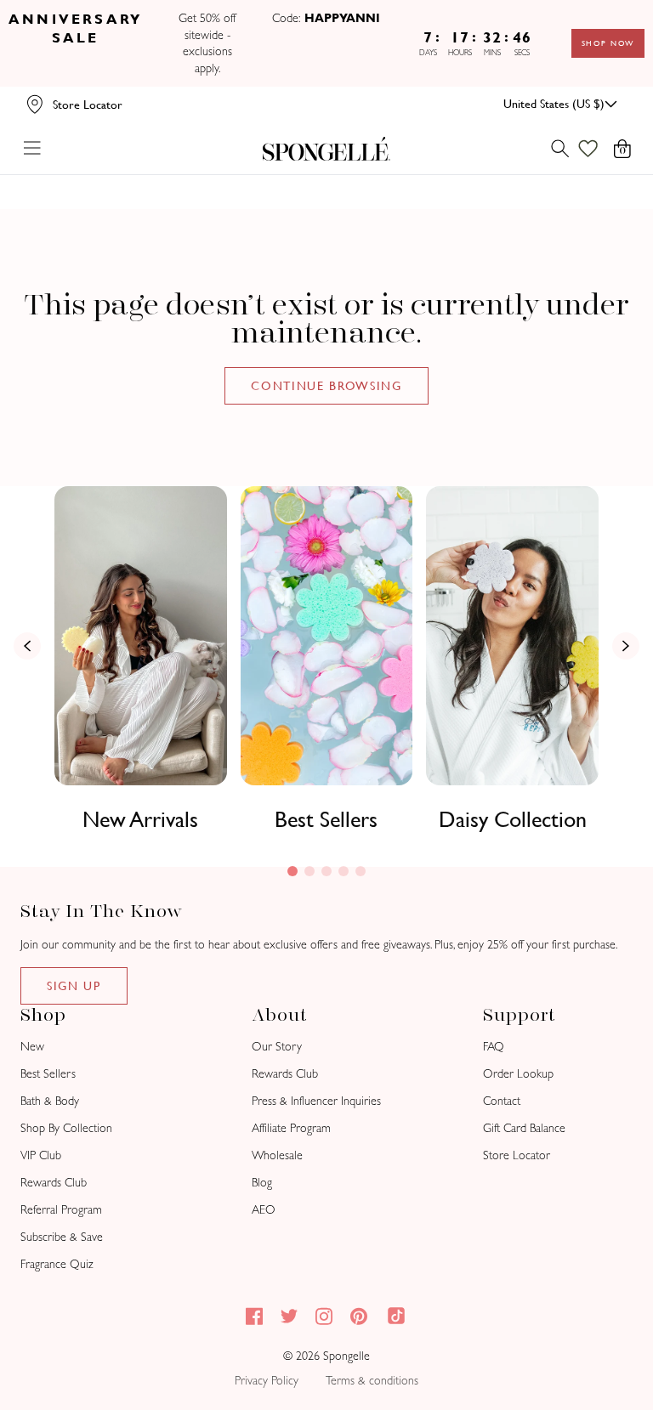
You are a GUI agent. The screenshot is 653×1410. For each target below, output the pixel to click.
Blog (262, 1182)
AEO (263, 1210)
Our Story (277, 1046)
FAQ (493, 1046)
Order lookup (518, 1074)
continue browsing (326, 386)
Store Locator (516, 1155)
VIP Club (40, 1155)
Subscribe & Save (61, 1237)
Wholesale (277, 1155)
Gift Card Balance (524, 1128)
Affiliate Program (291, 1128)
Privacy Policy (266, 1380)
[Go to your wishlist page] (598, 149)
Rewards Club (53, 1182)
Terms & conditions (372, 1380)
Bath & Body (49, 1101)
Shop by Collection (66, 1128)
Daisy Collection (513, 819)
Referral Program (61, 1210)
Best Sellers (326, 819)
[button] (292, 871)
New (32, 1046)
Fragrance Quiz (57, 1264)
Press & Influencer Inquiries (316, 1101)
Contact (501, 1101)
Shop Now (608, 43)
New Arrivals (140, 819)
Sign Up (74, 986)
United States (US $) (554, 103)
